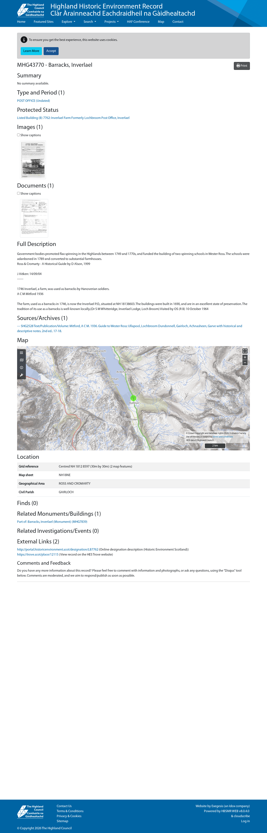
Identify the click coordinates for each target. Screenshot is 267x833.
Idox (232, 806)
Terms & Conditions (70, 811)
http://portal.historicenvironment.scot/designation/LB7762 (57, 549)
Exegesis (217, 806)
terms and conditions (223, 437)
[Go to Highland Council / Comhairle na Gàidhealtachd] (30, 8)
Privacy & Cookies (69, 816)
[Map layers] (21, 353)
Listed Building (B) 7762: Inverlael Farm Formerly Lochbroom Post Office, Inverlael (73, 118)
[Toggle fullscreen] (245, 351)
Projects (110, 22)
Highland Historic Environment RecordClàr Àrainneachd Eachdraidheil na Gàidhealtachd (122, 10)
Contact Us (64, 806)
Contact (178, 22)
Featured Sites (43, 22)
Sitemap (62, 821)
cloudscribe (242, 816)
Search (89, 22)
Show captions (30, 135)
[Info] (21, 368)
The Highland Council (57, 828)
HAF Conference (138, 22)
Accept (51, 51)
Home (21, 22)
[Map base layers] (21, 360)
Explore (67, 22)
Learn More (31, 51)
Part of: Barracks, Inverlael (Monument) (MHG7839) (52, 522)
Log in (245, 821)
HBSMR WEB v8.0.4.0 (235, 811)
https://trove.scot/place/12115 (37, 554)
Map (161, 22)
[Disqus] (133, 637)
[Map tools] (21, 375)
